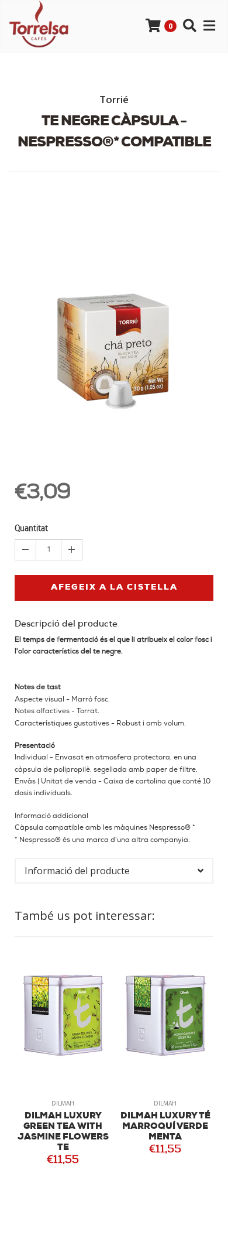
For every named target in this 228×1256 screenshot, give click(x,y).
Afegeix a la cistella (114, 587)
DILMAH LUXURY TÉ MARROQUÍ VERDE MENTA (165, 1127)
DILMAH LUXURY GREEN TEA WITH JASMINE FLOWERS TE (63, 1132)
